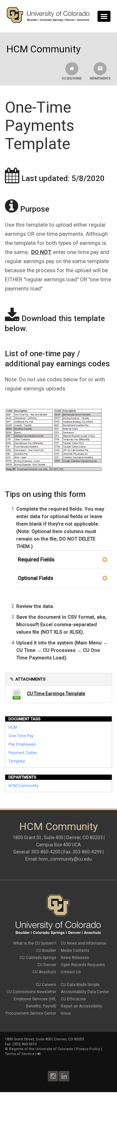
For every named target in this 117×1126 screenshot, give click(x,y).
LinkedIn (64, 1076)
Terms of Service (19, 1054)
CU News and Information (84, 943)
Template (16, 761)
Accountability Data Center (85, 992)
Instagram (53, 1076)
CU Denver (46, 965)
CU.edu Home (72, 78)
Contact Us (71, 972)
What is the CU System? (34, 943)
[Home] (48, 21)
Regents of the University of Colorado (41, 1049)
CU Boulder (46, 950)
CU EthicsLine (73, 999)
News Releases (75, 957)
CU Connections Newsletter (31, 992)
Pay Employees (22, 744)
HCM (12, 727)
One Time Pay (20, 736)
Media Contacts (75, 950)
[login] (38, 1054)
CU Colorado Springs (38, 957)
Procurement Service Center (31, 1013)
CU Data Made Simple (80, 984)
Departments (100, 78)
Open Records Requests (83, 965)
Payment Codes (22, 753)
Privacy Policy (88, 1049)
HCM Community (23, 785)
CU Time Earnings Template (56, 693)
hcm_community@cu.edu (65, 859)
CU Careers (46, 984)
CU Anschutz (44, 972)
